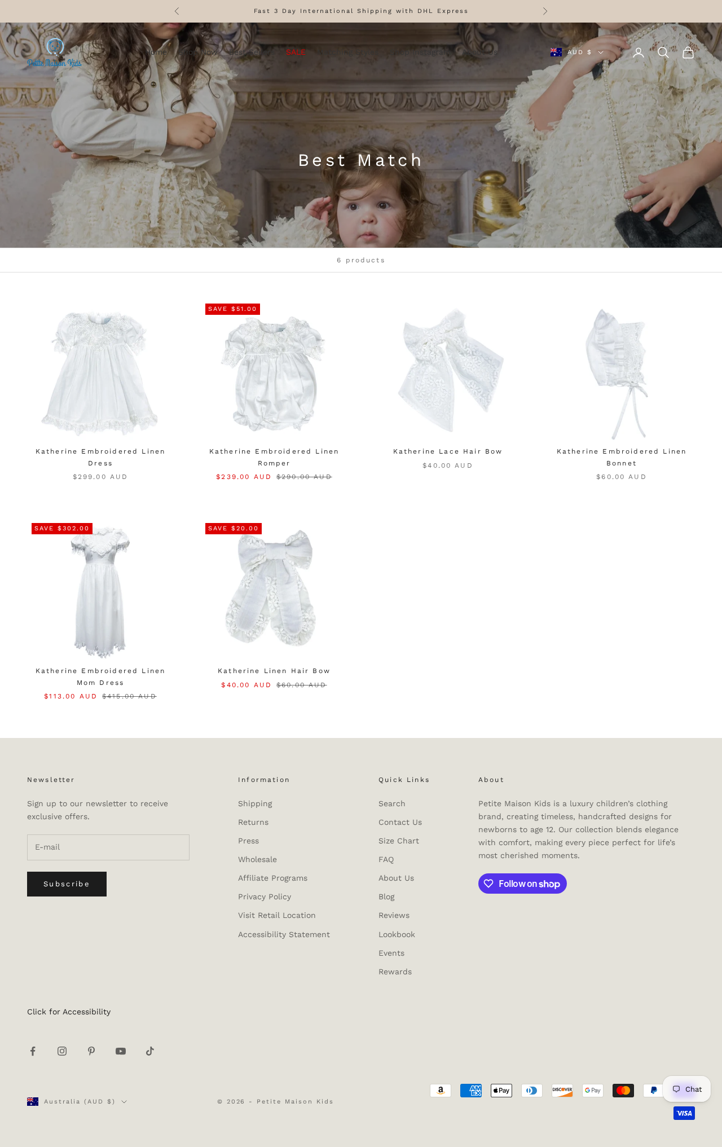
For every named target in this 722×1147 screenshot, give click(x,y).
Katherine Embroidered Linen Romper (274, 457)
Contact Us (400, 822)
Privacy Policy (264, 896)
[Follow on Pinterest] (91, 1051)
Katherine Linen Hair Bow (274, 671)
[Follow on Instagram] (62, 1051)
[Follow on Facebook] (32, 1051)
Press (248, 840)
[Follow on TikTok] (150, 1051)
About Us (396, 877)
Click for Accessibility (69, 1011)
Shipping (255, 803)
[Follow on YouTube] (120, 1051)
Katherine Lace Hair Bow (448, 451)
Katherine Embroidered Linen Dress (100, 457)
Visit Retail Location (277, 915)
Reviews (394, 915)
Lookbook (396, 934)
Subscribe (66, 884)
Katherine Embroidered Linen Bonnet (621, 457)
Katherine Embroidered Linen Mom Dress (100, 676)
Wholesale (257, 859)
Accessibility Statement (284, 934)
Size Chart (398, 840)
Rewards (395, 971)
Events (391, 952)
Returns (253, 822)
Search (392, 803)
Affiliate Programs (272, 877)
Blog (386, 896)
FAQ (386, 859)
